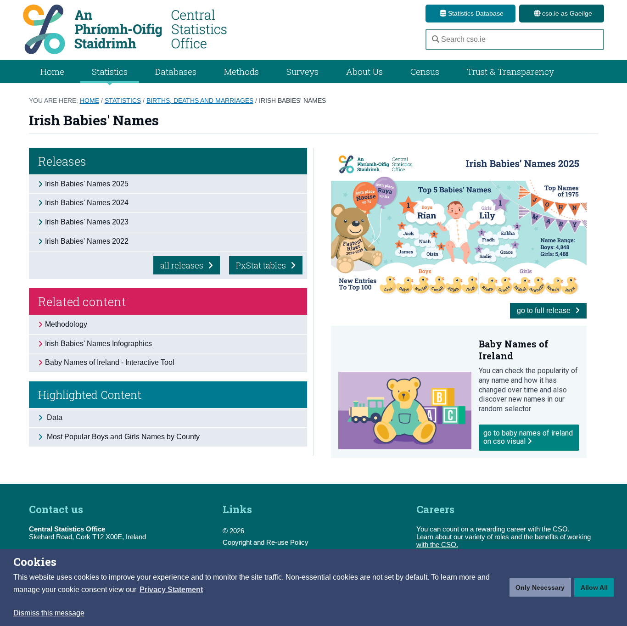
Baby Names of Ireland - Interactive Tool (109, 362)
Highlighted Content (89, 394)
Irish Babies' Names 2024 (87, 203)
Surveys (302, 71)
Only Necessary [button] (540, 587)
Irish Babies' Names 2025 (87, 184)
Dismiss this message (48, 613)
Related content (82, 301)
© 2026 (233, 531)
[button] (171, 590)
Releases (62, 161)
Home (52, 71)
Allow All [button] (594, 587)
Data (53, 417)
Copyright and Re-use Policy (265, 542)
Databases (175, 71)
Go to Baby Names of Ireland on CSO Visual (528, 437)
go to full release (544, 310)
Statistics (123, 100)
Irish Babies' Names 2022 (87, 241)
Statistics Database (475, 13)
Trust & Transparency (510, 71)
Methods (241, 71)
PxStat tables (262, 265)
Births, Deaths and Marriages (199, 100)
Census (424, 71)
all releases (182, 265)
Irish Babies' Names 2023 (87, 222)
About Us (364, 71)
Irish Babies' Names (292, 100)
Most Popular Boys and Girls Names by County (122, 437)
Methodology (66, 324)
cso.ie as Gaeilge (566, 13)
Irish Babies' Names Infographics (98, 343)
